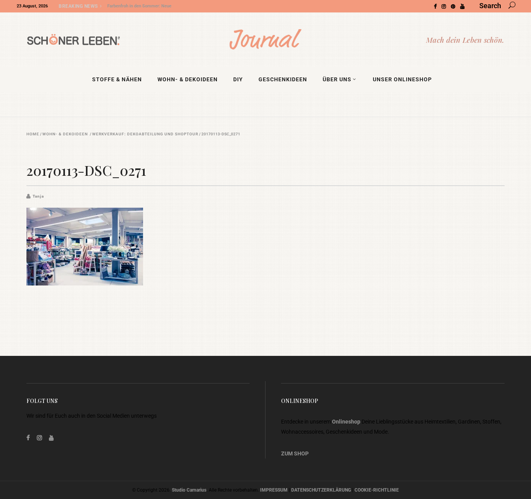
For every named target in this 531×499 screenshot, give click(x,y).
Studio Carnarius (189, 490)
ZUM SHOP (295, 453)
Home (32, 134)
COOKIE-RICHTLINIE (377, 490)
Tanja (38, 196)
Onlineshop (346, 421)
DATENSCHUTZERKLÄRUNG (321, 490)
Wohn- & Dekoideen (65, 134)
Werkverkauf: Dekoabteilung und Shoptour (145, 134)
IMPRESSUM (274, 490)
